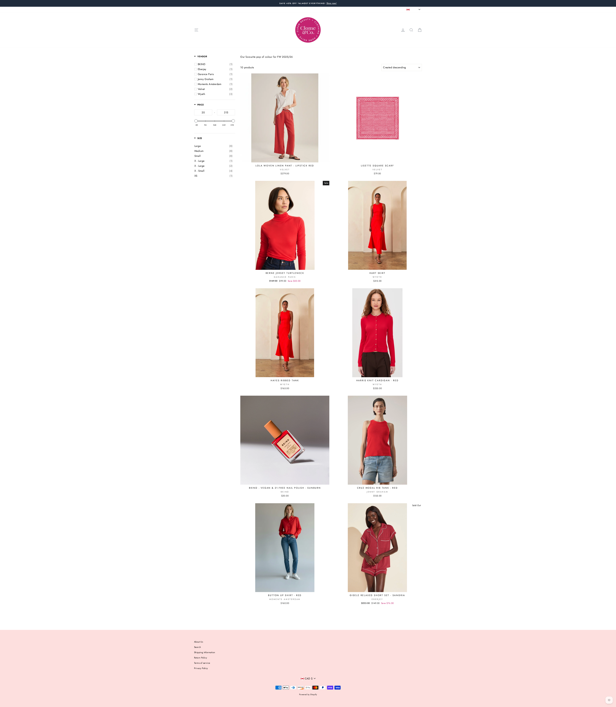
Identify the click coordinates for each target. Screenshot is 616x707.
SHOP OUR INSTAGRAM (256, 9)
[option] (308, 3)
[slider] (196, 120)
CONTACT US (234, 9)
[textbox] (203, 112)
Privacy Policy (201, 668)
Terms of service (202, 663)
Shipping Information (204, 652)
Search (197, 647)
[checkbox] (215, 64)
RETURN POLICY (216, 9)
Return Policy (200, 657)
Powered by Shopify (308, 694)
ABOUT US (199, 9)
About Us (198, 641)
